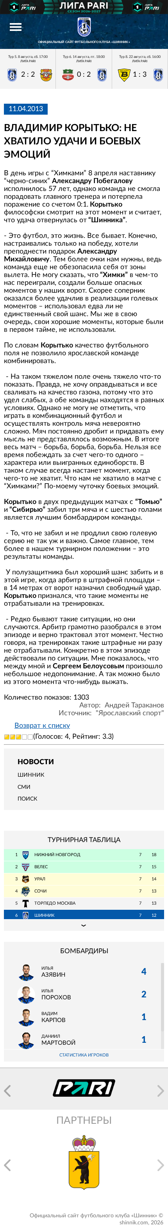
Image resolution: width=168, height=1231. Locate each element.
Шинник (31, 775)
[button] (7, 1091)
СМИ (24, 787)
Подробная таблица (84, 925)
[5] (30, 737)
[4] (24, 737)
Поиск (27, 799)
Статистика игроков (84, 1055)
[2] (13, 737)
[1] (7, 737)
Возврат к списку (42, 725)
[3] (18, 737)
